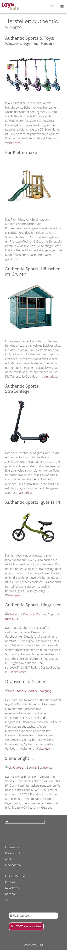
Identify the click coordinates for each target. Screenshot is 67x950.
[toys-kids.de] (10, 6)
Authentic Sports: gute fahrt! (33, 502)
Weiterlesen (13, 143)
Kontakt (10, 882)
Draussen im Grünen (25, 681)
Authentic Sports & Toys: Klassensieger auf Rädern (30, 40)
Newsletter (12, 888)
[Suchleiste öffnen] (52, 6)
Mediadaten (13, 865)
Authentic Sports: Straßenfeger (22, 388)
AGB (8, 859)
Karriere (10, 894)
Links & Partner (15, 876)
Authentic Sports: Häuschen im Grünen (32, 271)
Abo (7, 900)
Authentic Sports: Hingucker (33, 605)
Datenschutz (13, 853)
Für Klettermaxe (21, 152)
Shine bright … (19, 758)
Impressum (12, 847)
